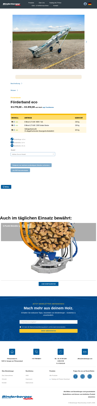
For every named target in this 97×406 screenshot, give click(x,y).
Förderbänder (16, 98)
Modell (13, 150)
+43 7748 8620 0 (36, 358)
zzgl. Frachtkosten (48, 107)
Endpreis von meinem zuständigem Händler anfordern (31, 165)
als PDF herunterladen (20, 170)
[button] (11, 42)
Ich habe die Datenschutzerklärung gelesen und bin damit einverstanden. (44, 327)
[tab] (6, 187)
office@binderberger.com (84, 358)
